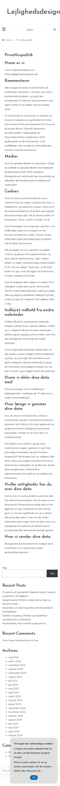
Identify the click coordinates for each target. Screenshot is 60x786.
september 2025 (17, 672)
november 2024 (16, 711)
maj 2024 (13, 727)
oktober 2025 (15, 669)
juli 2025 (12, 680)
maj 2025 (13, 688)
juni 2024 (13, 723)
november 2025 (16, 665)
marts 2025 (14, 696)
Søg (4, 567)
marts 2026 (14, 661)
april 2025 (13, 692)
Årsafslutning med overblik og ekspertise (24, 623)
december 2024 (16, 708)
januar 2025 (14, 704)
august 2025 (15, 676)
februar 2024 (15, 735)
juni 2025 (13, 684)
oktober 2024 (15, 715)
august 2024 (15, 719)
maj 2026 (13, 657)
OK (33, 777)
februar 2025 (15, 700)
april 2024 (13, 731)
